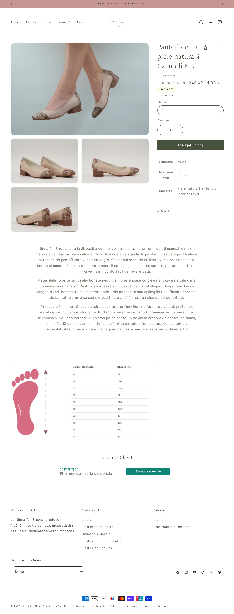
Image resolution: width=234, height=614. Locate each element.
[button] (32, 22)
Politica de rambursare (124, 606)
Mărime (162, 102)
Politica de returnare (97, 527)
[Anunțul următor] (223, 4)
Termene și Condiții (97, 534)
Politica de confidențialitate (88, 606)
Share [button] (165, 210)
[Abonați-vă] (81, 571)
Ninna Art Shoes (32, 606)
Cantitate (163, 120)
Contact (160, 520)
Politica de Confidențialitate (103, 541)
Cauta (86, 520)
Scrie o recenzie (148, 471)
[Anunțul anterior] (11, 4)
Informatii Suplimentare (172, 527)
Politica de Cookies (97, 548)
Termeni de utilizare (154, 606)
